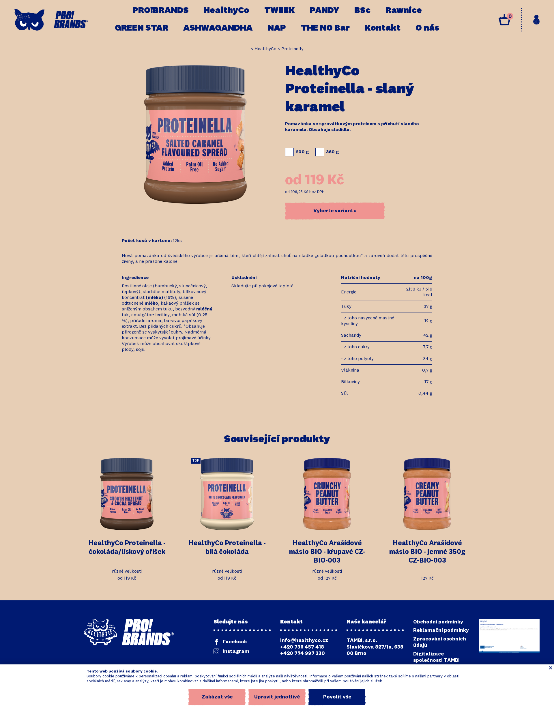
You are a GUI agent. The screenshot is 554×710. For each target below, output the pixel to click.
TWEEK (279, 10)
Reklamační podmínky (441, 630)
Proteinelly (292, 49)
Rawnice (403, 10)
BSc (362, 10)
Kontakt (382, 28)
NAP (276, 28)
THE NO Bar (325, 28)
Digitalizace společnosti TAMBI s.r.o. (436, 660)
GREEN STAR (141, 28)
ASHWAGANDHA (217, 28)
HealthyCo (226, 10)
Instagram (236, 651)
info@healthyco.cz (304, 640)
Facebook (235, 642)
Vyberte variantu (335, 210)
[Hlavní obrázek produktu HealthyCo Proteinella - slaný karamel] (195, 134)
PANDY (324, 10)
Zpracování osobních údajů (439, 642)
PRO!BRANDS (160, 10)
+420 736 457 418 (302, 647)
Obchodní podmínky (438, 622)
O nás (427, 28)
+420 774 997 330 (302, 653)
